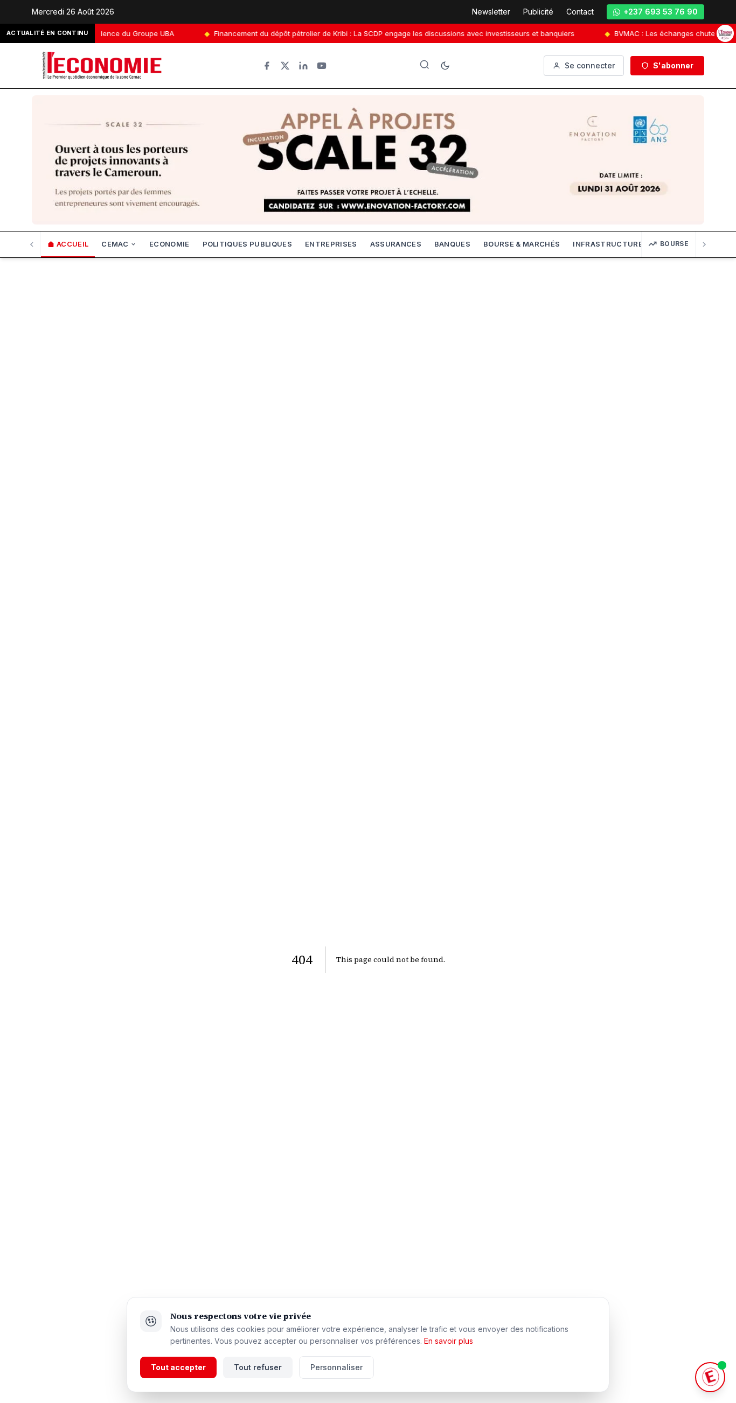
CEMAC (114, 244)
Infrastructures (610, 244)
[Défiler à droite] (704, 244)
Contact (580, 11)
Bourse (674, 244)
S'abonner (673, 65)
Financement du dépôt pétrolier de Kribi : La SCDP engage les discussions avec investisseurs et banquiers (372, 33)
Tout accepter (178, 1367)
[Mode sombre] (445, 65)
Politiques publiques (248, 244)
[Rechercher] (424, 64)
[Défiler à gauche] (32, 244)
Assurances (395, 244)
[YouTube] (322, 66)
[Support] (710, 1377)
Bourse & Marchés (521, 244)
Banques (452, 244)
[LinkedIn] (303, 66)
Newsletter (491, 11)
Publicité (538, 11)
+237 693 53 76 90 (660, 11)
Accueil (72, 244)
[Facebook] (267, 66)
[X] (285, 66)
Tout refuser (258, 1367)
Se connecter (590, 65)
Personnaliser (336, 1367)
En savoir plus (448, 1340)
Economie (169, 244)
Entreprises (331, 244)
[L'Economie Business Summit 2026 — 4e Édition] (725, 33)
